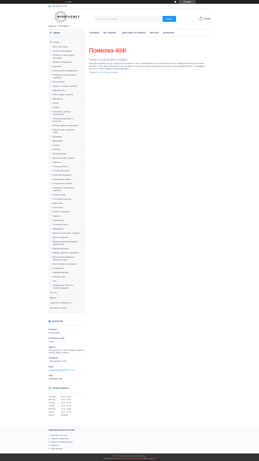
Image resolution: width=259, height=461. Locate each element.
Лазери (56, 107)
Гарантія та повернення (60, 303)
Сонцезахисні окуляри (62, 183)
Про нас (53, 292)
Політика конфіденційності (62, 442)
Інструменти (58, 268)
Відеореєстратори (61, 248)
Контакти (168, 33)
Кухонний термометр (62, 175)
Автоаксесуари (59, 277)
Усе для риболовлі (61, 171)
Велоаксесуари (59, 153)
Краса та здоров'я (61, 237)
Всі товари (54, 42)
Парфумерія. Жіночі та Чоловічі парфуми (63, 286)
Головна (94, 33)
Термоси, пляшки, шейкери (65, 86)
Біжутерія (57, 66)
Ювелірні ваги (59, 90)
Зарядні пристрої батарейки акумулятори (65, 242)
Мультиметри (58, 82)
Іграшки (56, 145)
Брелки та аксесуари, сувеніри (66, 233)
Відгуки (53, 298)
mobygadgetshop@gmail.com (61, 370)
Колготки (56, 149)
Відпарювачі (58, 229)
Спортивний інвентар (62, 199)
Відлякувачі (58, 141)
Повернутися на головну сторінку (103, 72)
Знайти (169, 19)
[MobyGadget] (71, 17)
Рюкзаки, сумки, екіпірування (65, 125)
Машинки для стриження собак (64, 131)
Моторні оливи (59, 195)
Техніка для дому (60, 224)
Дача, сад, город (60, 46)
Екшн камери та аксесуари (64, 264)
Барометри (58, 203)
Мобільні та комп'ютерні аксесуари (63, 56)
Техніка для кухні (60, 166)
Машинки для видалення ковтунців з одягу (64, 258)
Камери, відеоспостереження (66, 253)
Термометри (58, 220)
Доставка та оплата (58, 308)
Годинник (57, 162)
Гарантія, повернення (60, 439)
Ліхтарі (56, 103)
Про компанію (56, 449)
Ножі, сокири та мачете (63, 94)
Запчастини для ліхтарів (63, 158)
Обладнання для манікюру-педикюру (65, 76)
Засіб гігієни (58, 207)
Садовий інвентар (61, 272)
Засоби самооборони (62, 51)
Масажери (57, 136)
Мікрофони (58, 99)
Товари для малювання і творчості (64, 189)
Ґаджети (56, 216)
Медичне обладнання (62, 62)
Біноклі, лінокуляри (61, 212)
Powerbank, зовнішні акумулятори (62, 113)
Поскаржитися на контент (124, 458)
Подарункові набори (62, 179)
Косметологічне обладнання (65, 71)
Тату (55, 281)
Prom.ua (142, 456)
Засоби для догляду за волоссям (63, 119)
